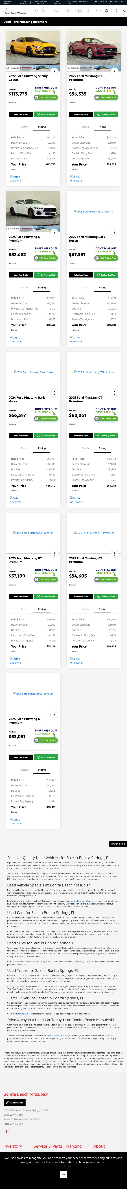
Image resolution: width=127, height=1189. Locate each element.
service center (24, 1014)
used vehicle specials (80, 901)
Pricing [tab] (42, 126)
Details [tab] (24, 126)
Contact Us (16, 1102)
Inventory (13, 1146)
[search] (124, 11)
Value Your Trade (21, 114)
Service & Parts (48, 1146)
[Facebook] (7, 1131)
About (99, 1146)
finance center (53, 1036)
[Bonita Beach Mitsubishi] (6, 9)
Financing (73, 1146)
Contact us (111, 1027)
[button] (54, 71)
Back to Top (118, 843)
